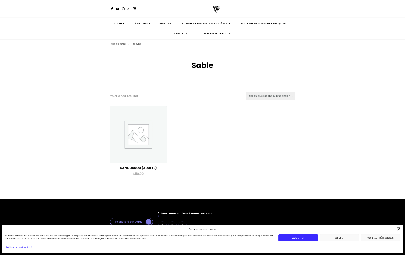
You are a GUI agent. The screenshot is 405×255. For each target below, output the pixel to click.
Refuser (339, 238)
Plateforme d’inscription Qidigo (264, 23)
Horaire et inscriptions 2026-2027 (206, 23)
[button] (398, 229)
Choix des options (138, 134)
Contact (180, 33)
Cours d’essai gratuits (214, 33)
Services (165, 23)
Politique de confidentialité (19, 247)
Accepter (298, 238)
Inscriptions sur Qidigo (128, 222)
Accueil (119, 23)
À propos (141, 23)
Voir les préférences (380, 238)
